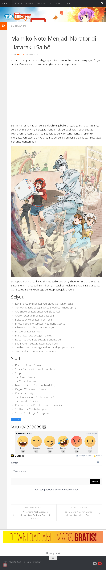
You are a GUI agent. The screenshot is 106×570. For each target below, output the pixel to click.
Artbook (41, 3)
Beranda (6, 3)
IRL (50, 3)
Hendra (20, 54)
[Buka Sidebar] (3, 26)
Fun (69, 3)
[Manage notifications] (5, 565)
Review (29, 3)
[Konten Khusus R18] (100, 564)
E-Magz (59, 3)
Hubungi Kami (53, 553)
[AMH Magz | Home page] (17, 16)
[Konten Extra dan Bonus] (95, 564)
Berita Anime (18, 25)
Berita (17, 3)
